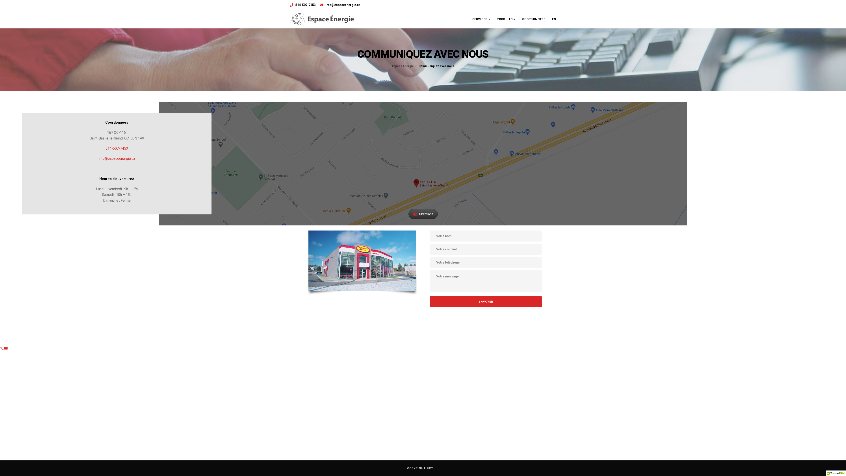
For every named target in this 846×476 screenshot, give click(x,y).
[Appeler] (2, 349)
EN (554, 19)
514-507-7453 (305, 5)
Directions (426, 214)
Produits (505, 19)
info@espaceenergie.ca (343, 5)
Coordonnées (533, 19)
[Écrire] (6, 349)
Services (479, 19)
